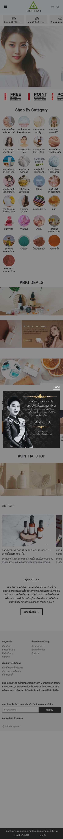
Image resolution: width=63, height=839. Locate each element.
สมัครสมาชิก (31, 754)
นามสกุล (9, 721)
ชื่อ (6, 706)
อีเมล (7, 736)
